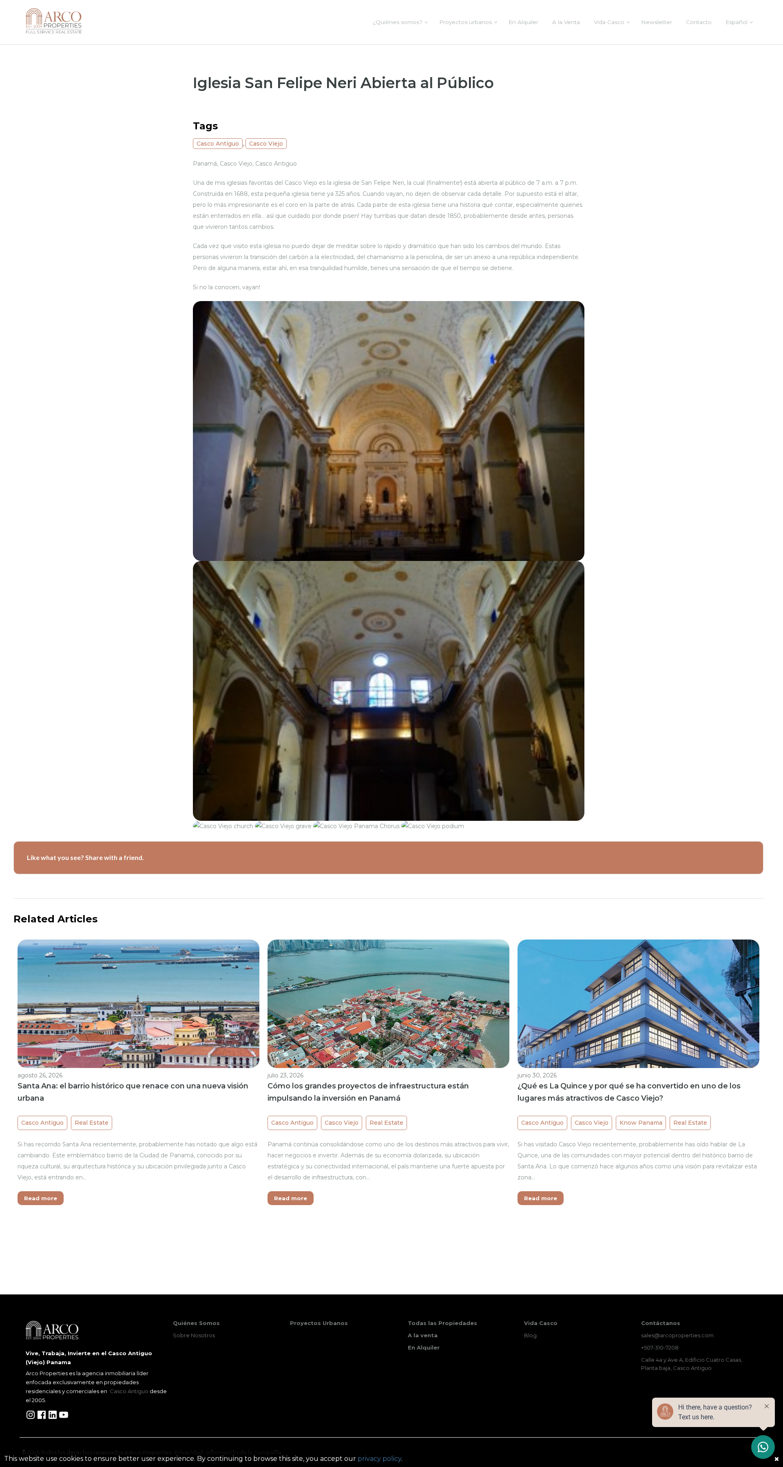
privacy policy (379, 1459)
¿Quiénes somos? (397, 22)
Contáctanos (660, 1323)
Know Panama (640, 1122)
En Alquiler (523, 22)
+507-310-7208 (660, 1347)
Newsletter (656, 22)
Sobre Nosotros (194, 1335)
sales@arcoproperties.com (677, 1335)
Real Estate (91, 1122)
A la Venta (566, 22)
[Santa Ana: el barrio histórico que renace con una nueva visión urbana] (138, 1030)
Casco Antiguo (218, 143)
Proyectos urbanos (465, 22)
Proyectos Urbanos (319, 1323)
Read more (40, 1198)
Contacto (699, 22)
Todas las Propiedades (442, 1323)
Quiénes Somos (196, 1323)
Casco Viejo (266, 143)
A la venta (423, 1335)
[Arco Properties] (54, 20)
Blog (530, 1335)
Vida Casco (609, 22)
